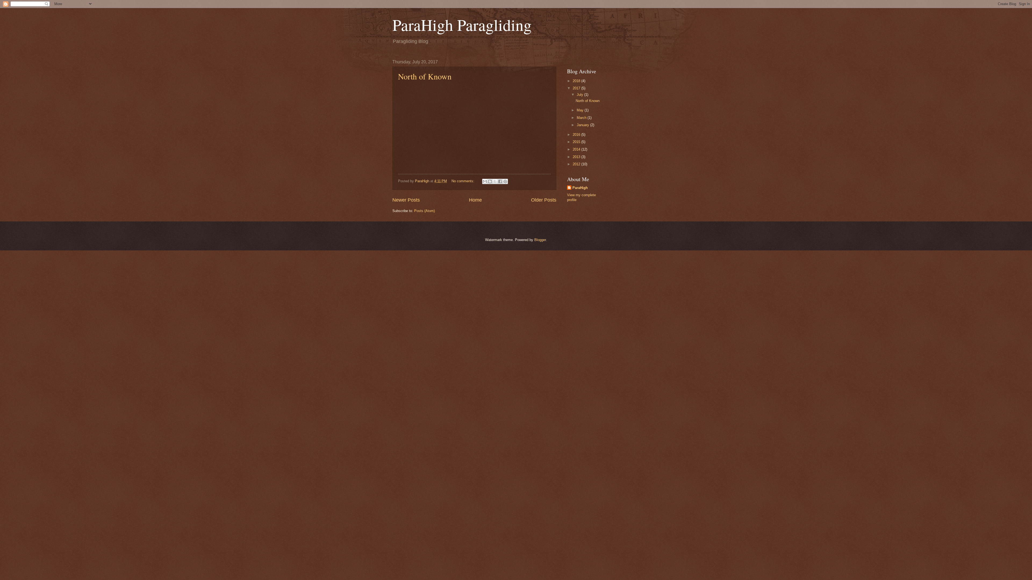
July (580, 95)
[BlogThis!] (490, 181)
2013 (577, 157)
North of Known (425, 76)
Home (475, 200)
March (582, 118)
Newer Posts (406, 200)
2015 (577, 142)
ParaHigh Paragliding (462, 24)
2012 (577, 164)
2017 (577, 88)
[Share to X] (495, 181)
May (581, 110)
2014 (577, 149)
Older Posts (543, 200)
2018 (577, 81)
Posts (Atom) (424, 211)
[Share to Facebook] (500, 181)
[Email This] (485, 181)
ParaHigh (580, 188)
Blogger (540, 240)
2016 (577, 135)
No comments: (463, 181)
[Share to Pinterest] (505, 181)
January (583, 125)
